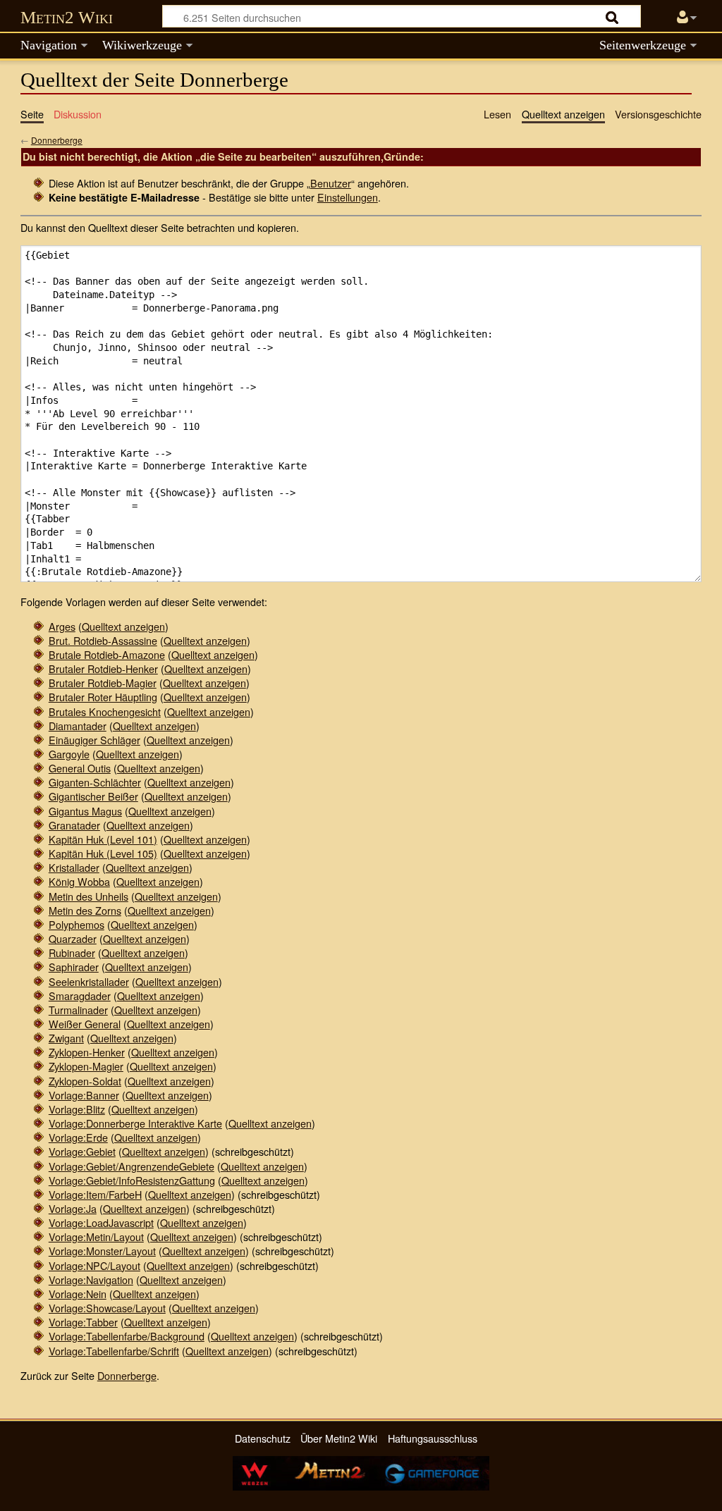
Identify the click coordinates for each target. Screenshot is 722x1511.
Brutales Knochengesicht (105, 711)
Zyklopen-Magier (86, 1066)
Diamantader (77, 725)
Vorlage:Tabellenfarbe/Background (126, 1335)
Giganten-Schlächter (95, 782)
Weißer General (85, 1023)
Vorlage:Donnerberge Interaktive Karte (135, 1123)
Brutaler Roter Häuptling (103, 696)
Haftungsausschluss (432, 1438)
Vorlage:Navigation (91, 1279)
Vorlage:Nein (77, 1293)
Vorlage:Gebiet (82, 1151)
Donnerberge (56, 140)
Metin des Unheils (88, 896)
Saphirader (74, 966)
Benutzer (330, 182)
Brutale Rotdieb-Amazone (107, 654)
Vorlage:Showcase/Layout (107, 1307)
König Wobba (79, 881)
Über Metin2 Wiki (338, 1438)
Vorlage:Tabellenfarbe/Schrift (114, 1350)
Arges (62, 626)
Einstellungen (347, 197)
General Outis (80, 767)
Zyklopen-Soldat (85, 1080)
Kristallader (74, 867)
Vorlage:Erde (78, 1137)
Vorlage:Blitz (77, 1109)
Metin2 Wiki (66, 17)
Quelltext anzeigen (123, 626)
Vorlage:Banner (84, 1094)
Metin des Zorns (85, 910)
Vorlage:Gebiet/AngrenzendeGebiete (131, 1166)
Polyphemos (76, 924)
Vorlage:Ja (73, 1208)
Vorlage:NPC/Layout (94, 1265)
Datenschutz (262, 1438)
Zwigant (66, 1037)
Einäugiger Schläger (94, 739)
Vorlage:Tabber (83, 1321)
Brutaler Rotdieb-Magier (103, 682)
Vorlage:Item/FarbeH (95, 1194)
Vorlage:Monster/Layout (102, 1250)
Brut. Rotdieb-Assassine (103, 640)
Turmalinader (78, 1009)
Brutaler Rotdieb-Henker (103, 668)
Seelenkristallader (89, 981)
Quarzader (73, 938)
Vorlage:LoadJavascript (101, 1222)
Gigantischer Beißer (93, 796)
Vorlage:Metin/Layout (96, 1236)
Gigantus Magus (85, 810)
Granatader (74, 825)
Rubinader (72, 952)
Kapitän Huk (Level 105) (103, 853)
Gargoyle (69, 753)
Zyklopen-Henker (87, 1051)
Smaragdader (80, 995)
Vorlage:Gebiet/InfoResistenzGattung (132, 1180)
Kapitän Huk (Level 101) (103, 839)
